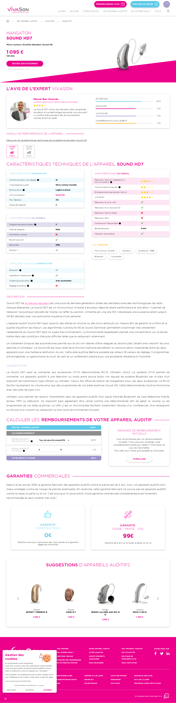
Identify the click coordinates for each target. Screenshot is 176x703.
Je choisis (29, 690)
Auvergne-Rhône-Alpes (61, 675)
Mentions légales (65, 656)
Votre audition (90, 11)
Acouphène (116, 256)
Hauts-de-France (118, 675)
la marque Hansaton (37, 303)
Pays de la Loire (141, 679)
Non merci (11, 690)
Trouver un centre (142, 4)
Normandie (116, 679)
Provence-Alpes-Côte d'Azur (147, 683)
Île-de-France (90, 683)
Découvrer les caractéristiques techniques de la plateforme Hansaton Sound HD (46, 140)
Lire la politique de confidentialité (18, 681)
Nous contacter (166, 4)
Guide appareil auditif (99, 648)
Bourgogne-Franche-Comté (64, 679)
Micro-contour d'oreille (104, 251)
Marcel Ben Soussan (45, 99)
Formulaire (139, 459)
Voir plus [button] (10, 56)
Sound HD (60, 195)
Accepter (47, 690)
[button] (5, 699)
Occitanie (115, 683)
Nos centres (63, 648)
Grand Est (89, 679)
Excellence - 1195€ (146, 251)
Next (158, 598)
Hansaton (49, 21)
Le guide (74, 11)
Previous (18, 598)
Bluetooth (98, 256)
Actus (158, 11)
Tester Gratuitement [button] (25, 64)
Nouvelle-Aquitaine (143, 675)
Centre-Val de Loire (93, 675)
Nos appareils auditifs (115, 11)
